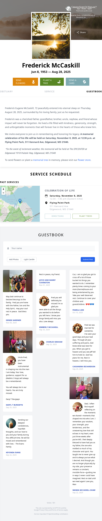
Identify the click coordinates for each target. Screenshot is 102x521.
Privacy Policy (44, 510)
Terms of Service (58, 510)
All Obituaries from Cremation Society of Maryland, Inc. (81, 16)
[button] (20, 201)
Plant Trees (85, 216)
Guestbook (94, 91)
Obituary (6, 91)
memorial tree (40, 159)
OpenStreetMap (53, 514)
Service (50, 91)
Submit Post (88, 259)
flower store (84, 159)
